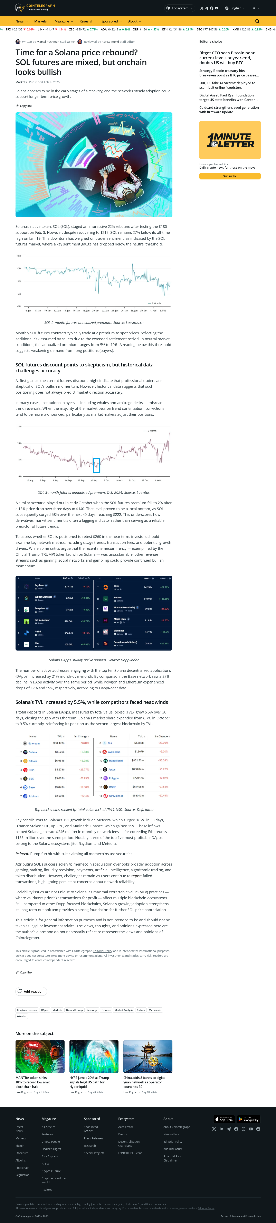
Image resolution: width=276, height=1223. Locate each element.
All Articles (48, 1127)
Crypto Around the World (54, 1180)
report (136, 875)
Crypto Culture (51, 1171)
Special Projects (94, 1153)
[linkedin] (221, 1130)
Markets (40, 21)
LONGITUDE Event (130, 1153)
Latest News (19, 1129)
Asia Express (50, 1156)
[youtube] (250, 1130)
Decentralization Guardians (129, 1144)
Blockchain (23, 1168)
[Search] (257, 21)
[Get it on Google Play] (249, 1119)
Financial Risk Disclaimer (172, 1158)
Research (86, 21)
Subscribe (230, 176)
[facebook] (236, 1130)
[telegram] (228, 1130)
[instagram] (243, 1130)
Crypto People (51, 1141)
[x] (214, 1130)
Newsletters (171, 1134)
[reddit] (258, 1130)
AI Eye (45, 1164)
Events (122, 1134)
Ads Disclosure (173, 1149)
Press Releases (93, 1138)
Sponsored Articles (91, 1129)
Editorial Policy (102, 951)
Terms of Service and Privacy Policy (241, 1216)
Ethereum (22, 1153)
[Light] (255, 8)
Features (47, 1134)
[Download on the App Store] (224, 1119)
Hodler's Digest (51, 1149)
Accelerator (125, 1127)
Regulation (23, 1175)
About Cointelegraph (176, 1127)
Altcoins (21, 1160)
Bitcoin (20, 1146)
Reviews (47, 1190)
